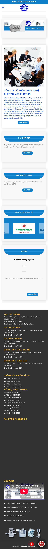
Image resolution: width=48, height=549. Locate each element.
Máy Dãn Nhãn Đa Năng (15, 516)
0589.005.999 (16, 413)
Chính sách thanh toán (13, 384)
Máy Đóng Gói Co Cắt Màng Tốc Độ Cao (20, 520)
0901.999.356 (18, 357)
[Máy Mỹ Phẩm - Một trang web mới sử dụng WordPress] (24, 7)
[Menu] (3, 7)
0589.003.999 (20, 403)
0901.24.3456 (18, 368)
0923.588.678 (18, 335)
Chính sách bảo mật (13, 378)
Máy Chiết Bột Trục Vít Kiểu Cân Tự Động (21, 503)
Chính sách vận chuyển (14, 387)
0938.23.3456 (18, 321)
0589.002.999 (14, 410)
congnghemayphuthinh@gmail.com (21, 324)
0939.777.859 (18, 346)
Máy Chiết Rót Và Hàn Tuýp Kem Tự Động (21, 507)
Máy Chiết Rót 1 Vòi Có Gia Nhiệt (18, 512)
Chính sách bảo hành (13, 381)
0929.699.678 (18, 397)
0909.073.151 (16, 395)
